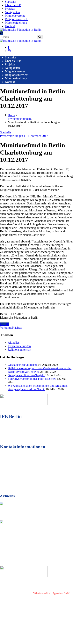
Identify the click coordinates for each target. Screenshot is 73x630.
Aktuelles (13, 342)
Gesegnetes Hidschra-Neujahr (26, 375)
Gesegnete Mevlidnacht (22, 364)
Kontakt (10, 26)
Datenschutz (17, 596)
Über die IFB (13, 5)
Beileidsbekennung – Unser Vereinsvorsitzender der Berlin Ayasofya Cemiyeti (31, 537)
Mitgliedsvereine (15, 15)
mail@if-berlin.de (22, 475)
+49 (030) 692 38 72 (23, 468)
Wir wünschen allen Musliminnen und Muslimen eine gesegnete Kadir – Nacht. (38, 387)
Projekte (10, 8)
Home (11, 115)
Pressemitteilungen (19, 118)
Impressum (5, 596)
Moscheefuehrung (16, 22)
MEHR (4, 324)
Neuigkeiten (12, 12)
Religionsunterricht (16, 19)
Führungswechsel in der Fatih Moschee (32, 378)
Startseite (10, 1)
